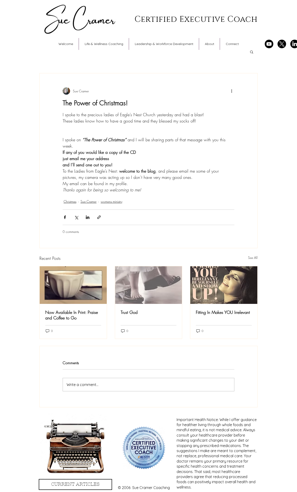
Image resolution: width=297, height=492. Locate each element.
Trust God (129, 312)
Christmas (70, 201)
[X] (282, 44)
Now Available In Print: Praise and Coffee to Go (71, 315)
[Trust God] (148, 285)
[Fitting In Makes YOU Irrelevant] (223, 285)
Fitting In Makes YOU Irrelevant (223, 312)
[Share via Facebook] (65, 217)
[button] (251, 52)
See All (253, 257)
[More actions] (231, 91)
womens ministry (111, 201)
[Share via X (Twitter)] (76, 217)
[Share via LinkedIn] (87, 217)
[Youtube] (269, 44)
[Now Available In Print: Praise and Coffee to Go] (73, 285)
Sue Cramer (89, 201)
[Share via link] (99, 217)
